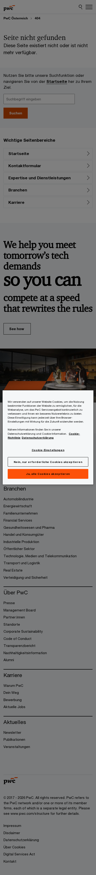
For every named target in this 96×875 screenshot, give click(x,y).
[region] (47, 437)
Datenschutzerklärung (38, 437)
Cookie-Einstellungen (48, 449)
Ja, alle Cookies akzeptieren (48, 473)
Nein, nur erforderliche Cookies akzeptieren (48, 461)
